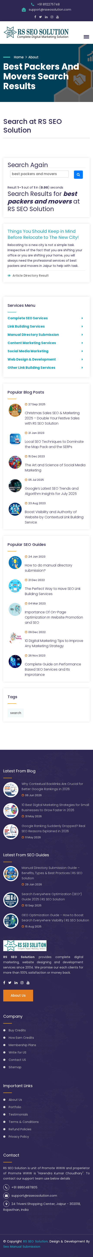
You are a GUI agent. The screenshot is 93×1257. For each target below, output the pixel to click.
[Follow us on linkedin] (16, 982)
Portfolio (15, 1107)
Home (19, 57)
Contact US (17, 1060)
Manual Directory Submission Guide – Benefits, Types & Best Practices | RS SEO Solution (52, 873)
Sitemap (15, 1067)
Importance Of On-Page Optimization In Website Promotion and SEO (54, 617)
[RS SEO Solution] (37, 33)
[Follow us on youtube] (28, 982)
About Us (18, 995)
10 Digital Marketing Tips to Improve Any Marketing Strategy (54, 643)
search (15, 713)
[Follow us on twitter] (9, 982)
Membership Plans (22, 1045)
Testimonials (18, 1114)
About (33, 57)
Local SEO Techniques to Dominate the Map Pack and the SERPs (54, 444)
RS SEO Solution (35, 1241)
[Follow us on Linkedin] (46, 17)
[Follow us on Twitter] (40, 17)
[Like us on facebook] (4, 982)
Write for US (17, 1052)
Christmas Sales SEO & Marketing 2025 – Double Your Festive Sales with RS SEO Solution (52, 418)
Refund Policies (20, 1129)
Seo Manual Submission (21, 1246)
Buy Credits (17, 1030)
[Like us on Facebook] (35, 17)
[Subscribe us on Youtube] (57, 17)
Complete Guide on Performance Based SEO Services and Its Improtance (53, 669)
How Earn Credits (21, 1037)
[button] (86, 36)
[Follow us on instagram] (22, 982)
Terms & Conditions (24, 1122)
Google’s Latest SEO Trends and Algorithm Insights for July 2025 (52, 491)
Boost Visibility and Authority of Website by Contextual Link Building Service (54, 517)
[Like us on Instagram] (52, 17)
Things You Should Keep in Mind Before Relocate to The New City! (43, 234)
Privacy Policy (19, 1136)
